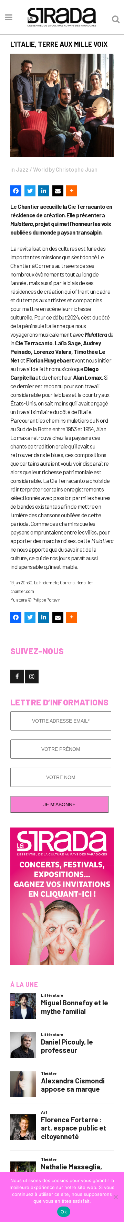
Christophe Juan (76, 169)
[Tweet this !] (29, 190)
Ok (64, 1211)
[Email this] (57, 190)
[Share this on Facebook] (15, 190)
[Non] (115, 1196)
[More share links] (71, 190)
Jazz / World (32, 169)
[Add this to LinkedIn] (43, 190)
